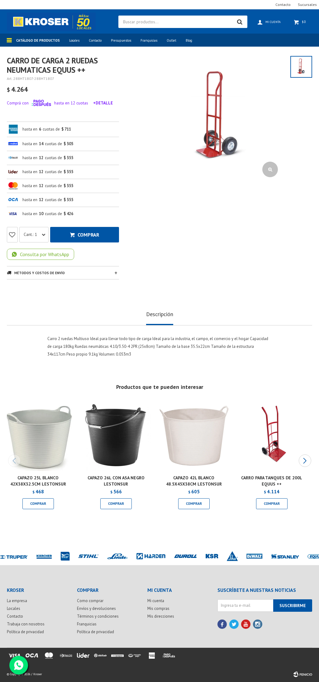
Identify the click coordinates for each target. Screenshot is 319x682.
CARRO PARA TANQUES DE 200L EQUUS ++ (271, 481)
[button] (305, 461)
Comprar (88, 235)
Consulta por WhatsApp (44, 254)
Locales (74, 40)
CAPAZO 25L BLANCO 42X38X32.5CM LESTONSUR (38, 481)
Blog (189, 40)
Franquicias (148, 40)
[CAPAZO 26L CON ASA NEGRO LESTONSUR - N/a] (116, 436)
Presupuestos (121, 40)
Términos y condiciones (98, 616)
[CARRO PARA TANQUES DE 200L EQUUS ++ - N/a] (271, 436)
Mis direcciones (160, 616)
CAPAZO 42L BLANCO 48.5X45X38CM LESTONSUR (194, 481)
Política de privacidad (25, 631)
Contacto (95, 40)
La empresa (17, 600)
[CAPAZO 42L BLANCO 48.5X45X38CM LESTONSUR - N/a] (194, 436)
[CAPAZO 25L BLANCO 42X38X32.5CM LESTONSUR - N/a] (38, 436)
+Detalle (103, 103)
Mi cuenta (155, 600)
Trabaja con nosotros (26, 624)
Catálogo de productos (38, 40)
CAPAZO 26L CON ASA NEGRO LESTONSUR (116, 481)
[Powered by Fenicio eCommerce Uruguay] (302, 674)
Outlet (171, 40)
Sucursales (307, 4)
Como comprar (90, 600)
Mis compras (158, 608)
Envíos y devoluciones (96, 608)
